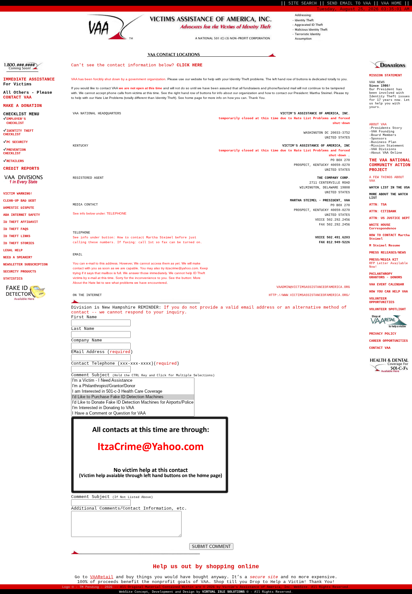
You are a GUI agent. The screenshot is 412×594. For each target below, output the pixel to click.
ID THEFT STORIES (18, 243)
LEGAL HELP (13, 250)
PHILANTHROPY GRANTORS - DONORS (385, 275)
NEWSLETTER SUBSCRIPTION (25, 264)
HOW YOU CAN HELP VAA (388, 291)
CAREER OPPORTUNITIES (388, 341)
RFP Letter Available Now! (388, 263)
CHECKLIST (12, 134)
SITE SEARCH (302, 3)
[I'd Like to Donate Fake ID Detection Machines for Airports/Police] (132, 402)
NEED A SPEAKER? (17, 257)
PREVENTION (17, 150)
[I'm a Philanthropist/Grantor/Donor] (132, 386)
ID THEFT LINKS (16, 236)
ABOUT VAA (378, 124)
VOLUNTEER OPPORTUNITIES (381, 300)
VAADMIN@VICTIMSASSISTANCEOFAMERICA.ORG (313, 287)
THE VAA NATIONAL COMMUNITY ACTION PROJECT (389, 165)
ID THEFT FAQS (15, 229)
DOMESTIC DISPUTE (18, 208)
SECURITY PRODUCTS (19, 271)
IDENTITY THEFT (19, 131)
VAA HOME (391, 3)
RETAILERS (15, 161)
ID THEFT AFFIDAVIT (20, 222)
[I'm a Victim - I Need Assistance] (132, 380)
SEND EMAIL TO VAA (349, 3)
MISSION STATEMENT (385, 75)
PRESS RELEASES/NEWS (387, 252)
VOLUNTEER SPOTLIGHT (387, 309)
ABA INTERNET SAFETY (21, 215)
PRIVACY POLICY (382, 334)
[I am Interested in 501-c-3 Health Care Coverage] (132, 391)
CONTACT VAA (17, 97)
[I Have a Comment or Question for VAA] (132, 413)
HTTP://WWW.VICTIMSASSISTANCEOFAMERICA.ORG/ (309, 295)
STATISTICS (13, 279)
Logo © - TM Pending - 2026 (87, 587)
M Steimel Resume (384, 245)
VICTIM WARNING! (17, 194)
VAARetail (101, 577)
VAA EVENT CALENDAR (386, 284)
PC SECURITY (17, 142)
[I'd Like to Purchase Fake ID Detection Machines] (132, 397)
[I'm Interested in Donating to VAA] (132, 408)
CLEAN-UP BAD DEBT (19, 201)
